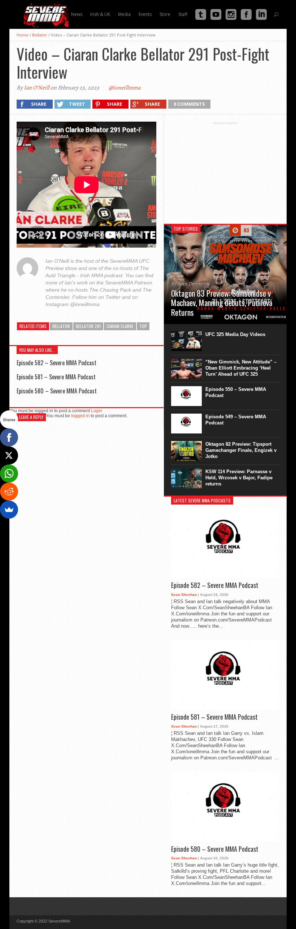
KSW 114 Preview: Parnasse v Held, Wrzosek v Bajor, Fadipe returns (239, 478)
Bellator (39, 35)
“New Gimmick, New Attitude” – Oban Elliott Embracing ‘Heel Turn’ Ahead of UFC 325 (241, 368)
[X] (9, 455)
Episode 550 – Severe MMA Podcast (235, 392)
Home (23, 35)
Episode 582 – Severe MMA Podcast (56, 362)
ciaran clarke (120, 326)
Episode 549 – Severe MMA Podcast (235, 420)
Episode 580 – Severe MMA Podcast (57, 391)
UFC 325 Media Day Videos (235, 334)
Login (96, 410)
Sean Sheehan (184, 595)
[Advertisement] (225, 170)
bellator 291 (88, 326)
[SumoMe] (9, 510)
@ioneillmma (124, 88)
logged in (80, 415)
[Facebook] (9, 437)
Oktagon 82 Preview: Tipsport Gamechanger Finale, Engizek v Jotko (241, 450)
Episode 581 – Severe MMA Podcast (56, 376)
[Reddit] (9, 492)
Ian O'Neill (36, 88)
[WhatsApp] (9, 473)
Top (143, 326)
